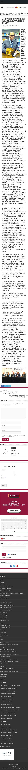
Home (2, 13)
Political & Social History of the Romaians (9, 661)
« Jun (13, 531)
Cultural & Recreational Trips (6, 610)
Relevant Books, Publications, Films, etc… (9, 664)
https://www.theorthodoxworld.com (9, 688)
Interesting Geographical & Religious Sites (9, 654)
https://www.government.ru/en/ (8, 712)
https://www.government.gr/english (9, 715)
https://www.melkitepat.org (7, 699)
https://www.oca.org (5, 724)
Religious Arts (3, 666)
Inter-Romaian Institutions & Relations (8, 651)
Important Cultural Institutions (7, 649)
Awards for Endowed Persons (7, 586)
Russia (1, 639)
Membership (3, 676)
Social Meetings (3, 615)
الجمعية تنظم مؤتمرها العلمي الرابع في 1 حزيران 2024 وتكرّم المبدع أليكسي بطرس (17, 396)
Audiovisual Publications (5, 588)
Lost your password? (6, 557)
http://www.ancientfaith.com (7, 701)
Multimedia (2, 679)
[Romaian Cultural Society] (14, 7)
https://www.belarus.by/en (7, 740)
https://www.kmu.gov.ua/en (7, 735)
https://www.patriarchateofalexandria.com (10, 707)
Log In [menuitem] (2, 1)
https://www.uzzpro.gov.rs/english (9, 732)
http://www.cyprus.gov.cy (7, 718)
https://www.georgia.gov (6, 738)
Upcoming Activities (4, 620)
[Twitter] (14, 566)
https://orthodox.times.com (7, 743)
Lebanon (2, 636)
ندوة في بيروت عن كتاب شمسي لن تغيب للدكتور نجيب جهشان (10, 392)
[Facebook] (11, 566)
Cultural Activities (4, 584)
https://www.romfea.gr (6, 704)
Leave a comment (6, 26)
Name (3, 420)
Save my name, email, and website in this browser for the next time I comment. (13, 436)
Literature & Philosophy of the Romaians (9, 659)
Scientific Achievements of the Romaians (9, 671)
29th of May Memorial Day (6, 607)
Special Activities (4, 618)
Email (3, 425)
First (2, 475)
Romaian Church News (5, 625)
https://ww (3, 727)
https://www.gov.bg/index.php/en (8, 729)
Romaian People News (5, 627)
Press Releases (3, 674)
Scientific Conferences (5, 595)
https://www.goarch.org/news (8, 693)
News (6, 13)
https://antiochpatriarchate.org (8, 690)
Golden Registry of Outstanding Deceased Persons (11, 593)
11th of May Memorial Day (6, 602)
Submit (3, 485)
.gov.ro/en (9, 727)
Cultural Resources (4, 642)
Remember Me (12, 554)
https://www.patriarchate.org (7, 696)
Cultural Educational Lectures (6, 590)
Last (16, 475)
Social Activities (3, 601)
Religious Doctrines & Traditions (7, 668)
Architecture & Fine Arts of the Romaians (9, 644)
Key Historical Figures (5, 656)
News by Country (4, 634)
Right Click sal (17, 764)
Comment (4, 407)
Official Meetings (4, 612)
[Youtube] (17, 566)
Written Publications (4, 598)
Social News (3, 630)
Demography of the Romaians (7, 647)
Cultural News (11, 13)
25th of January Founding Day (6, 605)
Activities (2, 582)
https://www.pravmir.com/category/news (10, 685)
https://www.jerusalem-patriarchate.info (10, 710)
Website (3, 430)
